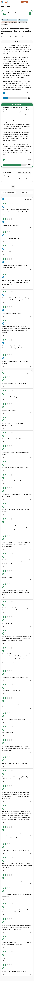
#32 (3, 735)
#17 (3, 597)
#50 (3, 974)
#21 (3, 254)
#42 (3, 870)
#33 (3, 335)
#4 (3, 428)
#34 (3, 753)
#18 (3, 241)
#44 (3, 366)
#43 (3, 884)
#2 (3, 399)
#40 (3, 840)
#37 (3, 801)
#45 (3, 899)
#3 (3, 413)
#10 (3, 499)
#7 (3, 470)
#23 (3, 643)
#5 (3, 441)
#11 (3, 514)
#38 (3, 822)
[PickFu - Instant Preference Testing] (4, 1)
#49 (3, 960)
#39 (3, 351)
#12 (3, 532)
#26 (3, 693)
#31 (3, 722)
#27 (3, 287)
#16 (3, 228)
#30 (3, 316)
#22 (3, 270)
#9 (3, 484)
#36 (3, 781)
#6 (3, 457)
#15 (3, 580)
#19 (3, 612)
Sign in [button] (24, 2)
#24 (3, 667)
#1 (3, 386)
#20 (3, 626)
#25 (3, 680)
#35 (3, 766)
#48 (3, 947)
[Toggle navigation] (30, 2)
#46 (3, 914)
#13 (3, 549)
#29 (3, 709)
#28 (3, 302)
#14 (3, 566)
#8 (3, 214)
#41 (3, 853)
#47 (3, 932)
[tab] (13, 187)
